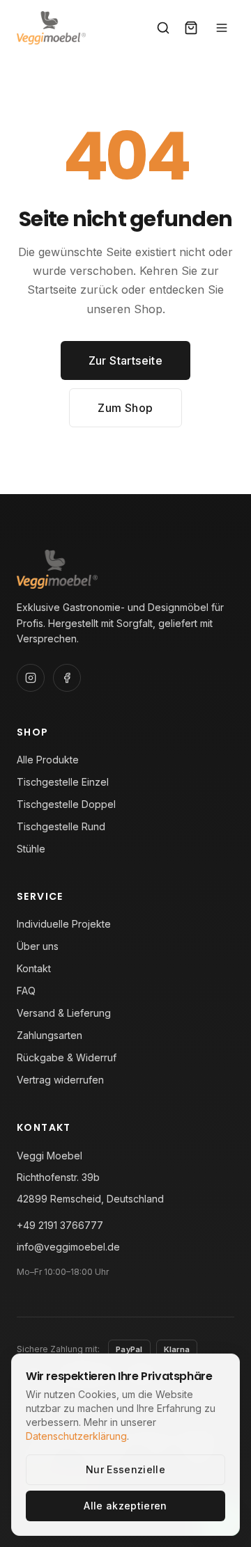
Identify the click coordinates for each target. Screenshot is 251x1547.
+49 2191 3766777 (60, 1225)
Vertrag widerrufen (60, 1080)
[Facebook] (67, 678)
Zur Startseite (126, 360)
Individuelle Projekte (64, 924)
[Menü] (221, 27)
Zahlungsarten (49, 1035)
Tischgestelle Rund (61, 826)
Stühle (31, 849)
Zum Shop (125, 408)
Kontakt (34, 968)
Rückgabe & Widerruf (66, 1057)
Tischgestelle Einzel (63, 782)
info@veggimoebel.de (68, 1247)
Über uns (38, 946)
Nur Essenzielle (125, 1469)
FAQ (26, 991)
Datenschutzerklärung (76, 1436)
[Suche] (163, 27)
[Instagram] (31, 678)
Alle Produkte (48, 759)
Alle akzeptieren (125, 1506)
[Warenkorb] (191, 27)
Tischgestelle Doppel (66, 804)
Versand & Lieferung (64, 1013)
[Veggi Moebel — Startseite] (51, 28)
